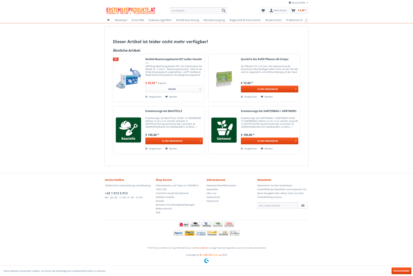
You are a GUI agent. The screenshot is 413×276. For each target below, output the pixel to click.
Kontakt (160, 200)
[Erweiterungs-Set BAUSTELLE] (128, 130)
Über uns (211, 193)
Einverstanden (401, 270)
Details (172, 88)
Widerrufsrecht (164, 208)
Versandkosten (202, 247)
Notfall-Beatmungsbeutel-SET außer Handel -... (173, 61)
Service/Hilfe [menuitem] (298, 2)
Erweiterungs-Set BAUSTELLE (163, 111)
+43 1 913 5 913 (116, 193)
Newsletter (212, 189)
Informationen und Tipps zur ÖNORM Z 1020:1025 (177, 187)
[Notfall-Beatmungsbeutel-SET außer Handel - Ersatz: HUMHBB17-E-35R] (128, 78)
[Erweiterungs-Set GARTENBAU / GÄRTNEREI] (224, 130)
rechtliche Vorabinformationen (172, 193)
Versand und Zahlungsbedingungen (175, 204)
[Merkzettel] (263, 10)
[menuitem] (198, 10)
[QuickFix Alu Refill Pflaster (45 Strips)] (224, 78)
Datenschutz (213, 197)
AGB (158, 212)
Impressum (212, 200)
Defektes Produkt (165, 197)
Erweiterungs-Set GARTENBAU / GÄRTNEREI (268, 111)
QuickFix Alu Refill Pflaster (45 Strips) (264, 59)
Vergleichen (154, 96)
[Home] (108, 20)
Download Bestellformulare (221, 185)
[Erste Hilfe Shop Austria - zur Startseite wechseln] (130, 11)
